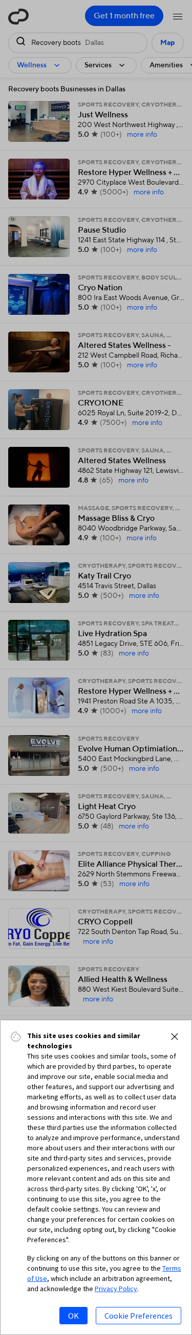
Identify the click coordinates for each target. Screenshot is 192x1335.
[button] (174, 1036)
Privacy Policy (116, 1288)
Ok (73, 1316)
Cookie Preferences (138, 1316)
